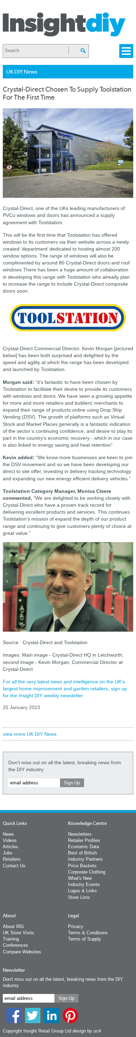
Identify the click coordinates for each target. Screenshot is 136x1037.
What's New (80, 878)
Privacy (75, 926)
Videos (10, 840)
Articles (10, 846)
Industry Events (84, 884)
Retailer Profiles (84, 840)
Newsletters (80, 834)
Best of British (82, 852)
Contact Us (14, 865)
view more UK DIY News (29, 734)
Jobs (8, 852)
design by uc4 (87, 1031)
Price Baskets (82, 865)
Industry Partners (85, 859)
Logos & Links (82, 890)
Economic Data (83, 846)
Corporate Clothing (86, 872)
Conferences (15, 945)
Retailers (12, 859)
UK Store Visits (18, 932)
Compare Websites (22, 951)
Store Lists (79, 897)
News (8, 834)
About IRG (13, 926)
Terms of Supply (84, 939)
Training (11, 939)
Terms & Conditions (88, 932)
